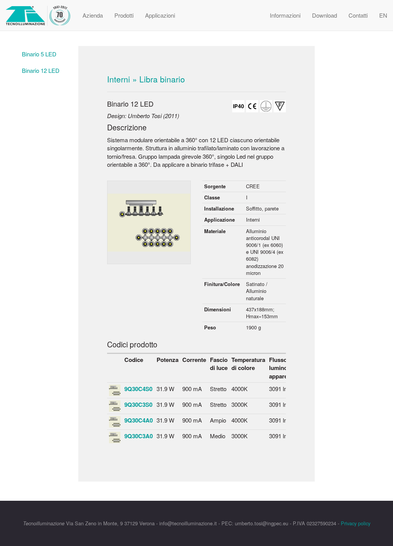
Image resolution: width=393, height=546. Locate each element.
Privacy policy (355, 523)
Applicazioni (160, 15)
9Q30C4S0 (138, 389)
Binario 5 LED (39, 54)
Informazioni (285, 15)
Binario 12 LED (40, 70)
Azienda (93, 15)
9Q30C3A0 (138, 436)
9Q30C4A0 (138, 420)
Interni (118, 79)
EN (383, 15)
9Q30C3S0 (138, 404)
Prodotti (124, 15)
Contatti (358, 15)
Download (324, 15)
